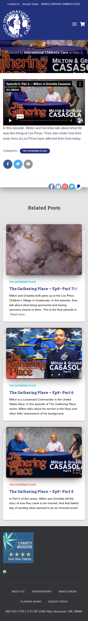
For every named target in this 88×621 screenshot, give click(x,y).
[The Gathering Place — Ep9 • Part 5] (44, 452)
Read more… (19, 314)
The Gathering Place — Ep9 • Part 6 (41, 392)
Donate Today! (30, 4)
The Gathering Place (35, 151)
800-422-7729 (15, 611)
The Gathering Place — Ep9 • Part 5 (41, 491)
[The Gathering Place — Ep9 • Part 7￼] (44, 249)
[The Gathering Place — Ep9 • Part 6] (44, 353)
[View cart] (82, 24)
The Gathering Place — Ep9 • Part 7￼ (43, 288)
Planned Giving (30, 601)
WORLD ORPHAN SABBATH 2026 (60, 4)
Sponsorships (42, 591)
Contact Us (13, 4)
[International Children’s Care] (18, 24)
